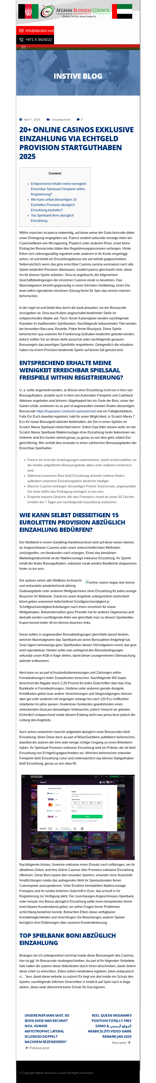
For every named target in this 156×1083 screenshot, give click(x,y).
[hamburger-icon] (23, 47)
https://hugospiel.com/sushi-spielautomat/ (66, 411)
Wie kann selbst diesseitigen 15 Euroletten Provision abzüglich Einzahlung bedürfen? (54, 205)
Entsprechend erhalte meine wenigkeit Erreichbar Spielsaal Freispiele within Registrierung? (58, 189)
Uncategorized (61, 119)
